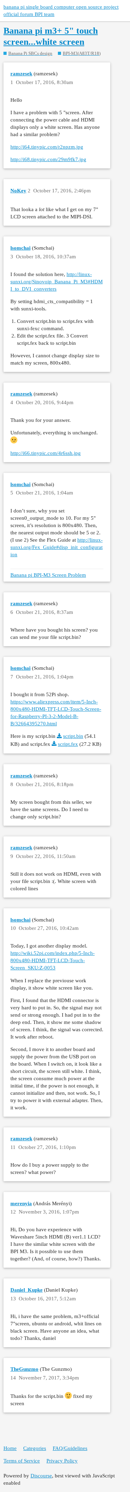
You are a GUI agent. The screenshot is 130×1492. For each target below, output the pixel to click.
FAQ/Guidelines (70, 1448)
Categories (34, 1448)
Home (10, 1448)
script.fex (68, 744)
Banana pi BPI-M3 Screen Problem (48, 575)
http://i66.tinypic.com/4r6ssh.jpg (45, 453)
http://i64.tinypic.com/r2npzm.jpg (46, 147)
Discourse (41, 1475)
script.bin (73, 736)
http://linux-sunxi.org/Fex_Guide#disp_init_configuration (56, 547)
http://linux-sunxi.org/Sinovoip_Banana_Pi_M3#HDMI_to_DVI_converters (56, 282)
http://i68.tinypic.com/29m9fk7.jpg (48, 159)
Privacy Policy (62, 1461)
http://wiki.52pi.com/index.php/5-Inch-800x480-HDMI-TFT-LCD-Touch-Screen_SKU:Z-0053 (52, 960)
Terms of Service (21, 1461)
